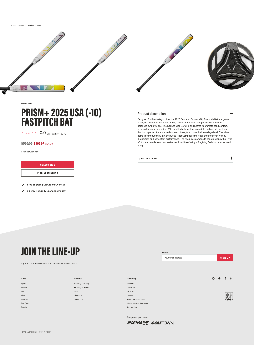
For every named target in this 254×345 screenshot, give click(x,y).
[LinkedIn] (231, 279)
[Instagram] (213, 279)
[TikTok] (219, 279)
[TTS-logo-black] (229, 299)
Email (165, 252)
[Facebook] (225, 279)
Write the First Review (56, 134)
